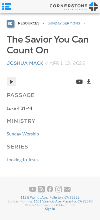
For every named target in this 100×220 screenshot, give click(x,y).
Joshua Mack (25, 63)
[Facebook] (50, 191)
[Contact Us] (67, 191)
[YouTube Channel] (33, 191)
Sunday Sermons (64, 23)
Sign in (50, 209)
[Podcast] (42, 191)
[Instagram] (59, 191)
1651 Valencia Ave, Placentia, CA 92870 (63, 201)
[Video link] (79, 81)
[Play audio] (11, 81)
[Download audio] (88, 81)
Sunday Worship (23, 134)
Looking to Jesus (23, 160)
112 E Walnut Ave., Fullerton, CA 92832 (50, 197)
